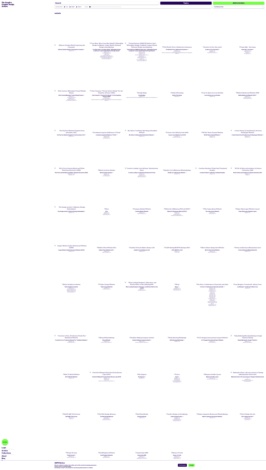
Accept (191, 465)
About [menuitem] (4, 456)
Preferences (182, 465)
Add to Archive (238, 3)
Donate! (5, 442)
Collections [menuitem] (6, 453)
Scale (86, 6)
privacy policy (67, 466)
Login (4, 448)
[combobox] (107, 3)
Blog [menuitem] (3, 458)
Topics (186, 3)
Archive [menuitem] (5, 451)
